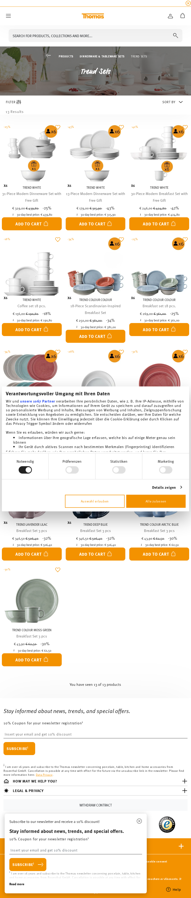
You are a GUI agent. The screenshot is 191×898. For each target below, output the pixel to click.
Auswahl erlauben (95, 501)
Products (66, 56)
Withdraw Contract (95, 804)
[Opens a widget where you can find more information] (173, 890)
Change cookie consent (151, 861)
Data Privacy (44, 774)
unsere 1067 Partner (37, 400)
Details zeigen (164, 487)
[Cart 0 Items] (181, 16)
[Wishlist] (57, 128)
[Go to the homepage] (93, 16)
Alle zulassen (156, 501)
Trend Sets (139, 56)
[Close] (139, 821)
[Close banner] (188, 3)
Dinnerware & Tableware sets (102, 56)
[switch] (72, 470)
